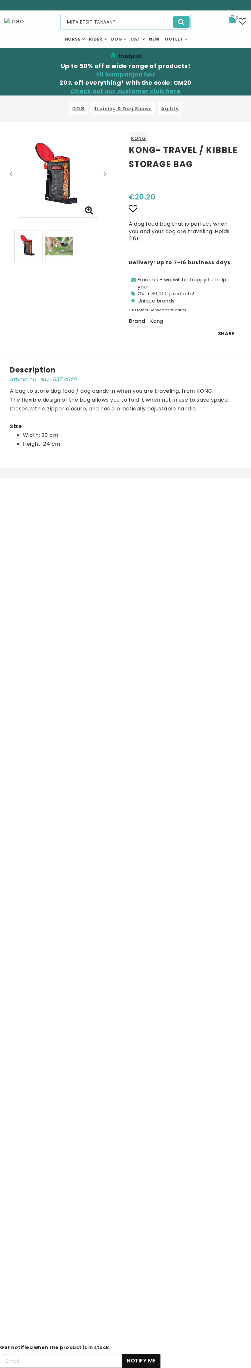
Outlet (174, 39)
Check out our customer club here (126, 91)
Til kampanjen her (125, 74)
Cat (135, 39)
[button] (237, 20)
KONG (138, 138)
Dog (116, 39)
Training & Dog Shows (123, 108)
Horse (73, 39)
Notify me (141, 1360)
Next (105, 173)
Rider (96, 39)
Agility (169, 108)
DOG (78, 108)
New (154, 39)
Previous (11, 173)
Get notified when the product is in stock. (55, 1347)
